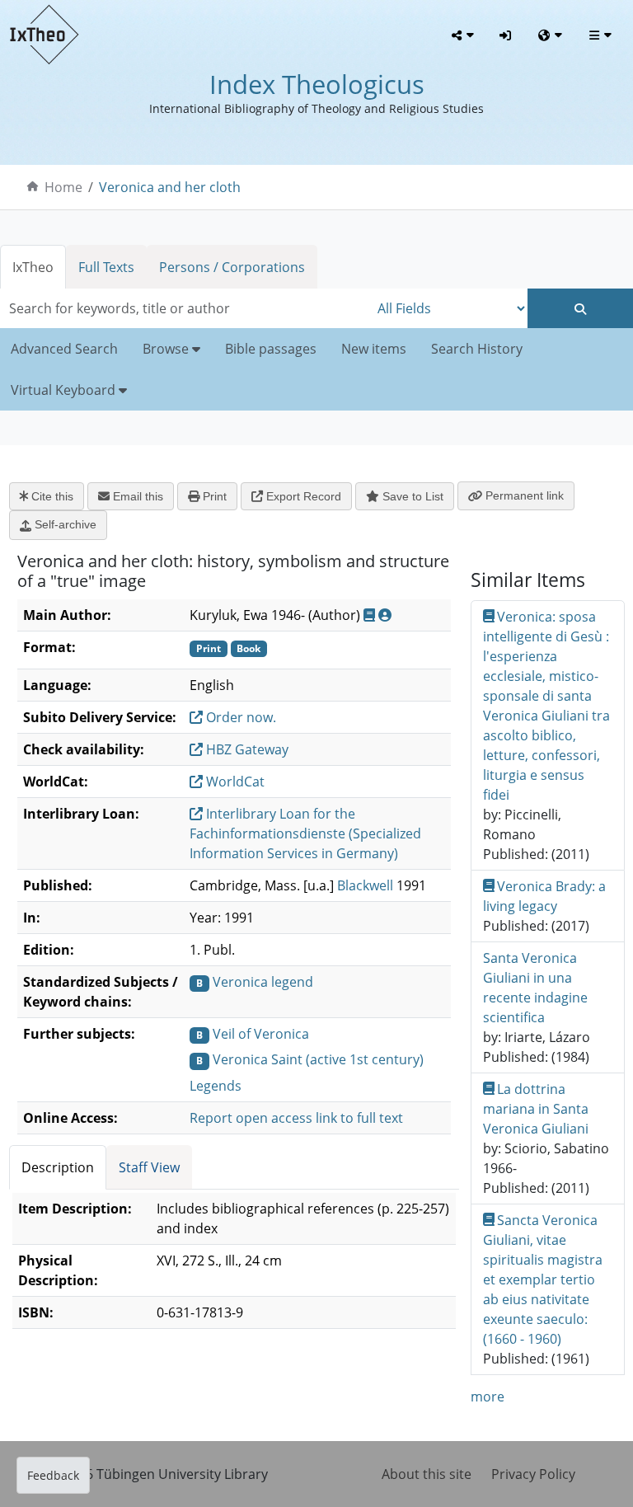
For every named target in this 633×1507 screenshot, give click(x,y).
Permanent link (523, 495)
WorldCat (234, 781)
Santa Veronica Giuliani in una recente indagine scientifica (535, 987)
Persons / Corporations (232, 267)
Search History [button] (477, 349)
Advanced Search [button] (64, 349)
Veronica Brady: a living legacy (545, 896)
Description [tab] (57, 1167)
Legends (215, 1086)
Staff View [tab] (149, 1167)
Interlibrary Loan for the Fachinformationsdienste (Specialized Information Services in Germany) (305, 833)
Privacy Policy (533, 1474)
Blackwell (365, 885)
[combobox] (184, 308)
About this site (426, 1474)
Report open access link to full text (296, 1118)
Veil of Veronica (261, 1034)
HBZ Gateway (245, 749)
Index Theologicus (316, 84)
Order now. (239, 717)
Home (63, 187)
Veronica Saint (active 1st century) (318, 1059)
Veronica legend (263, 982)
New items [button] (373, 349)
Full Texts (106, 267)
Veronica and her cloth (170, 187)
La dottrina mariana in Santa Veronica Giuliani (535, 1109)
